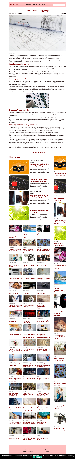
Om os (34, 4)
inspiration (63, 13)
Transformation (12, 57)
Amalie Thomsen (39, 160)
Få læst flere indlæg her (37, 152)
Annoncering (28, 4)
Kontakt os (43, 4)
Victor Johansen (39, 176)
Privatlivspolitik (39, 457)
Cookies (38, 4)
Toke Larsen (20, 13)
